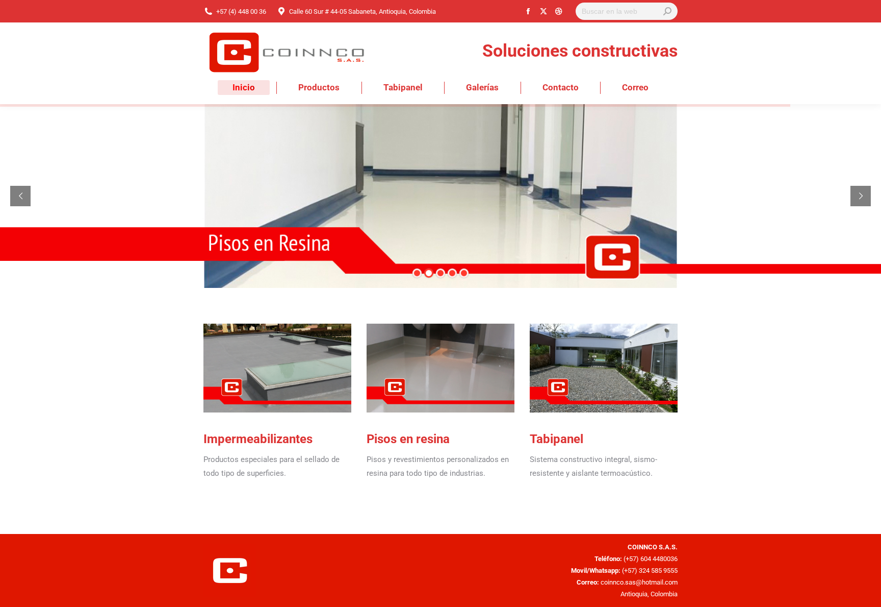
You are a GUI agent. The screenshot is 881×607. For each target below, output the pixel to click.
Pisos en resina (408, 439)
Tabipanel (556, 439)
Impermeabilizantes (258, 439)
